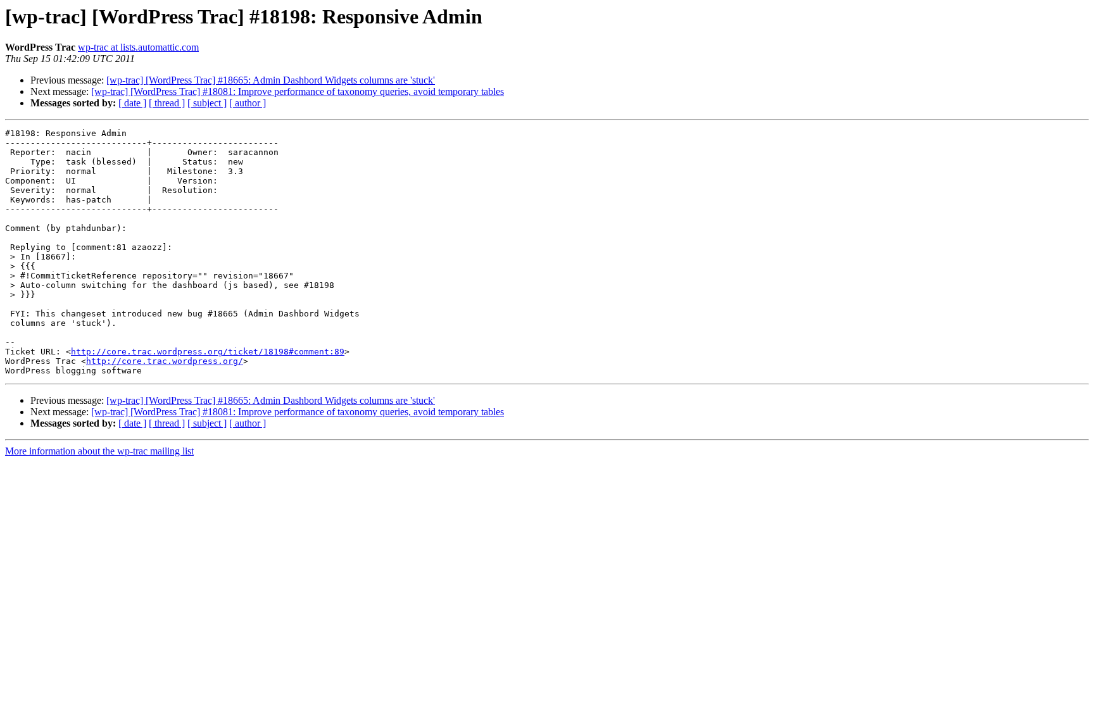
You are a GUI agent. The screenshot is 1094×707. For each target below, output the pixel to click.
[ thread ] (167, 102)
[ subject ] (207, 102)
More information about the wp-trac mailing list (99, 451)
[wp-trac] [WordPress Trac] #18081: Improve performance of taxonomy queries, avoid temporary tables (297, 91)
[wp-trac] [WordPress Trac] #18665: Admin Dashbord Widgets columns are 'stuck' (270, 80)
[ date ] (132, 102)
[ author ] (247, 102)
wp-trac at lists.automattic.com (138, 47)
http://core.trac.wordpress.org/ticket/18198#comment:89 (207, 351)
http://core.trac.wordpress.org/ (164, 361)
